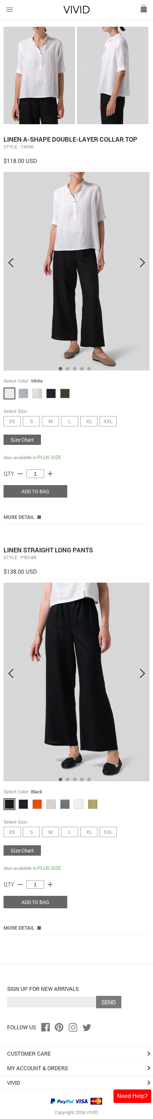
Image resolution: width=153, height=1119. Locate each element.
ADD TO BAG (35, 491)
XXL (108, 421)
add (50, 473)
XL (89, 421)
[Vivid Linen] (76, 12)
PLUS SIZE (49, 457)
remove (20, 473)
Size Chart (22, 439)
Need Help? (132, 1096)
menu (9, 9)
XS (12, 421)
